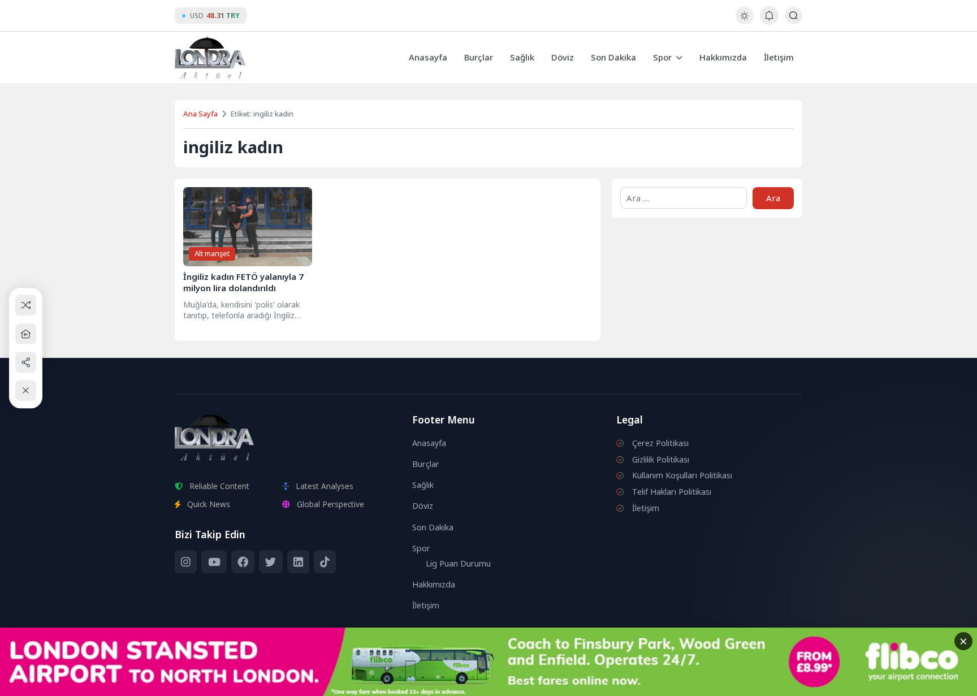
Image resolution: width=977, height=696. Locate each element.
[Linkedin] (298, 562)
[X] (270, 562)
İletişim (779, 57)
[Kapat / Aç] (25, 391)
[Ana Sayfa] (25, 333)
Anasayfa (428, 57)
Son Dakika (613, 57)
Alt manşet (212, 253)
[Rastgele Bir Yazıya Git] (25, 305)
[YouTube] (213, 562)
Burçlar (478, 57)
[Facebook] (242, 562)
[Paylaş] (25, 362)
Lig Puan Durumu (458, 563)
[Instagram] (186, 562)
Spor (662, 57)
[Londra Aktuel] (210, 57)
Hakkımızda (723, 57)
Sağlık (522, 57)
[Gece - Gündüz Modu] (744, 21)
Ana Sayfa (200, 114)
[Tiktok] (325, 562)
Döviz (562, 57)
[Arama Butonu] (793, 15)
